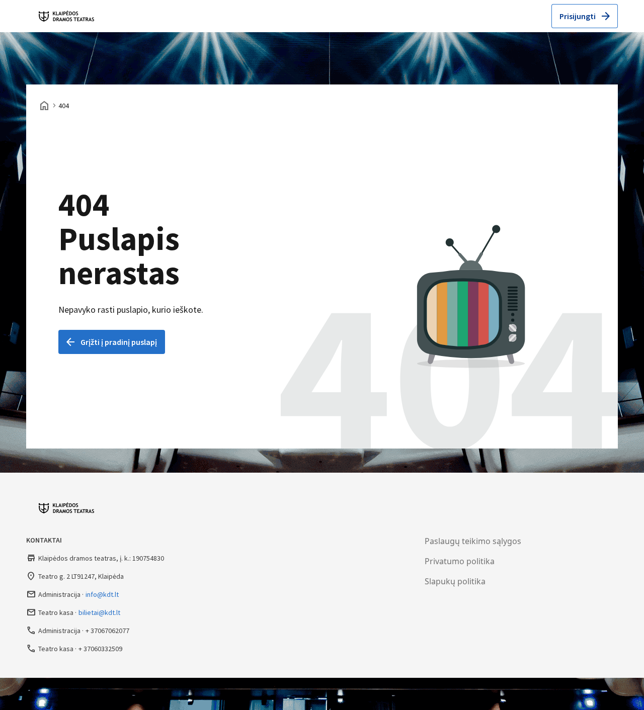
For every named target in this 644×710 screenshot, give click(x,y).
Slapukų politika (455, 581)
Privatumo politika (460, 561)
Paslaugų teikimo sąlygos (473, 541)
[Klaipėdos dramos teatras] (69, 16)
